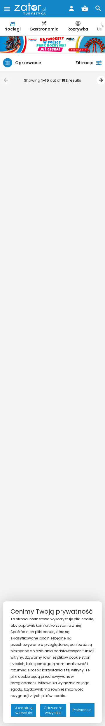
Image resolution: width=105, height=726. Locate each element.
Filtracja (85, 63)
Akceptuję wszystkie (23, 710)
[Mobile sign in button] (71, 8)
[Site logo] (30, 9)
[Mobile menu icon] (7, 9)
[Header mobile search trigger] (98, 8)
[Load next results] (100, 80)
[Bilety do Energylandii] (52, 44)
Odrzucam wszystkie (53, 710)
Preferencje (82, 709)
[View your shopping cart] (85, 8)
